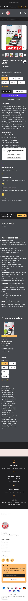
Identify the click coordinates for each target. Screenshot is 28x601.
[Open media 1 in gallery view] (7, 55)
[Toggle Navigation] (3, 13)
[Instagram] (7, 560)
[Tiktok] (12, 560)
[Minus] (3, 91)
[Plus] (9, 91)
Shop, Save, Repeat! (14, 2)
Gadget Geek (14, 594)
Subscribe (14, 579)
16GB (4, 78)
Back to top (5, 514)
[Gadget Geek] (8, 13)
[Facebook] (3, 560)
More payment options (14, 99)
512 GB (21, 83)
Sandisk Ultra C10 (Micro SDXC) (6, 342)
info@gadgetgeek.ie (14, 504)
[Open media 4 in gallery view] (16, 55)
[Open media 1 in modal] (14, 37)
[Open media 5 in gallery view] (21, 55)
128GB (5, 83)
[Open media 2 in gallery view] (11, 55)
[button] (20, 13)
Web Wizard (21, 596)
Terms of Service (6, 551)
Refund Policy (5, 548)
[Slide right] (25, 55)
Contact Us (4, 542)
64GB (19, 78)
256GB (13, 83)
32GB (12, 78)
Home (2, 19)
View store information (14, 157)
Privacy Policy (5, 545)
